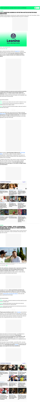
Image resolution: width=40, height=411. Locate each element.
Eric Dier (19, 312)
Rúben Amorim (2, 113)
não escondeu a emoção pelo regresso (10, 293)
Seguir (38, 7)
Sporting (16, 344)
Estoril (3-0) (17, 51)
